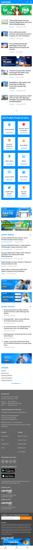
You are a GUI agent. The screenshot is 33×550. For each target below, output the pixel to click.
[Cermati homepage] (7, 537)
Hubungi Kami (5, 444)
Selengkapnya (16, 383)
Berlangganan (26, 518)
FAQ (2, 440)
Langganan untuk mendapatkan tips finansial (15, 515)
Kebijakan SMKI (22, 444)
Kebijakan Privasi (22, 440)
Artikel (3, 447)
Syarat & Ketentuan (23, 436)
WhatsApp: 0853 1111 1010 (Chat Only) (11, 422)
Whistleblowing (22, 447)
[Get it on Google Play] (16, 470)
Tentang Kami (5, 436)
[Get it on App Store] (16, 476)
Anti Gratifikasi (22, 451)
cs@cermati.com (12, 405)
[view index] (30, 235)
